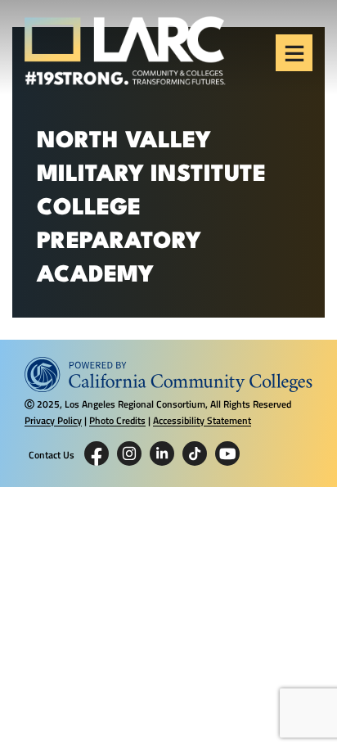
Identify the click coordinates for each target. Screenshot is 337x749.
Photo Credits (117, 420)
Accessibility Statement (202, 420)
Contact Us (51, 455)
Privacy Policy (53, 420)
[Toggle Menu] (294, 53)
